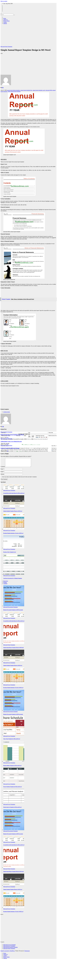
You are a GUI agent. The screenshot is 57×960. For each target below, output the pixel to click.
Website (2, 474)
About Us (5, 19)
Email (2, 471)
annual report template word (39, 90)
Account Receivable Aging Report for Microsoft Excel (13, 493)
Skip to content (4, 1)
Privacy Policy (6, 20)
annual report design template (13, 90)
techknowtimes (6, 412)
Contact (5, 22)
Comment (3, 466)
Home (4, 18)
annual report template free (26, 90)
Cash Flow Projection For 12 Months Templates (12, 578)
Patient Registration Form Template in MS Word (12, 434)
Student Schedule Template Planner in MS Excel (12, 511)
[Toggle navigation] (1, 13)
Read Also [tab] (5, 581)
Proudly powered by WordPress (8, 950)
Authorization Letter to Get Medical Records (11, 441)
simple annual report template (14, 91)
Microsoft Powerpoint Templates (10, 607)
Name (2, 469)
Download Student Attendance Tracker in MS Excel (13, 533)
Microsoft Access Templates (9, 944)
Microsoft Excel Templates (9, 490)
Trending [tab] (5, 583)
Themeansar (27, 950)
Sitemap (5, 23)
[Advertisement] (28, 36)
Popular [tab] (5, 582)
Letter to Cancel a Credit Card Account (10, 448)
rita (3, 87)
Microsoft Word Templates (6, 46)
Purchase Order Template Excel (9, 552)
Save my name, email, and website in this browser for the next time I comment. (19, 476)
